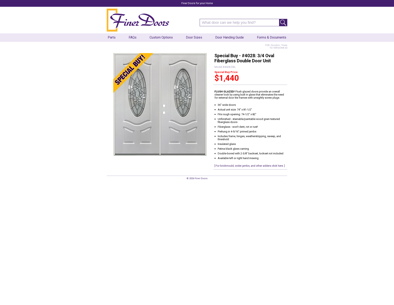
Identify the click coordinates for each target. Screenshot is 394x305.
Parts (112, 37)
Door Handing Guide (229, 37)
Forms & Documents (271, 37)
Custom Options (161, 37)
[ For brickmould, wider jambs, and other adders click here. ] (249, 165)
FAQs (132, 37)
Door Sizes (194, 37)
